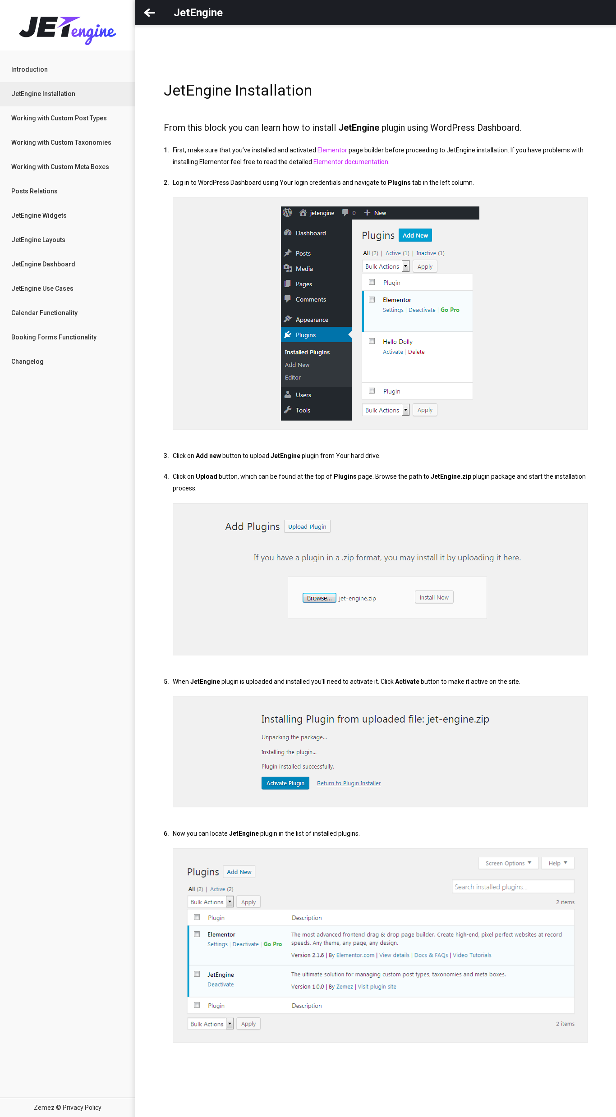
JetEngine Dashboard (43, 264)
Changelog (27, 361)
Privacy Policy (82, 1107)
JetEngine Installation (43, 93)
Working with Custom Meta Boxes (60, 166)
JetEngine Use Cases (42, 288)
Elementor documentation (350, 161)
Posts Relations (34, 191)
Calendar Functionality (44, 312)
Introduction (29, 69)
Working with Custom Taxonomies (61, 142)
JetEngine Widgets (39, 215)
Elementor (332, 150)
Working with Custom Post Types (59, 118)
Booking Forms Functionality (54, 337)
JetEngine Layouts (38, 239)
